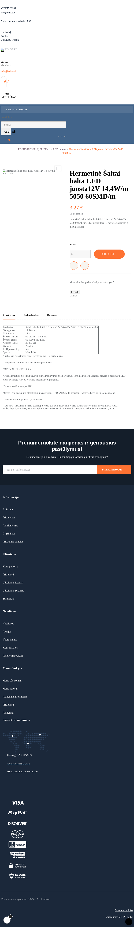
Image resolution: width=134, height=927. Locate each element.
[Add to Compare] (84, 265)
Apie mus (8, 509)
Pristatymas (9, 517)
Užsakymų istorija (10, 40)
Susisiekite (8, 598)
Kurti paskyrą (10, 566)
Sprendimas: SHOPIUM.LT (119, 917)
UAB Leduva (42, 899)
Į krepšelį (107, 254)
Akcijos (7, 631)
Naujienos (8, 623)
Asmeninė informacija (15, 696)
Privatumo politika (13, 541)
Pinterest (92, 295)
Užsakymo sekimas (13, 590)
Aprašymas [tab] (9, 315)
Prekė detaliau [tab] (31, 315)
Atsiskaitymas (10, 525)
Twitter (87, 295)
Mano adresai (10, 688)
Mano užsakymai (12, 680)
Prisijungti (8, 574)
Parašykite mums (18, 763)
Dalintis (82, 295)
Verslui (4, 36)
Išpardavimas (10, 639)
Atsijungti (8, 712)
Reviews (52, 315)
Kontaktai (5, 32)
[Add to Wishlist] (74, 265)
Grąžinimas (9, 533)
